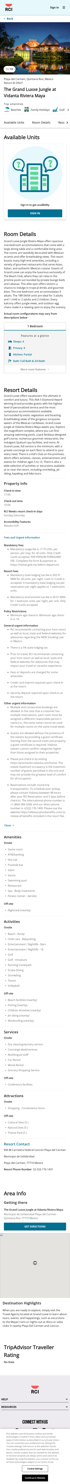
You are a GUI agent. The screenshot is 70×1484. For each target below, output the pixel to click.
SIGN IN (35, 213)
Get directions (35, 1226)
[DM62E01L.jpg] (35, 48)
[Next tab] (67, 122)
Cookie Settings (35, 1468)
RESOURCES (8, 1407)
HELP (4, 1399)
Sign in (54, 7)
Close (7, 825)
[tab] (14, 122)
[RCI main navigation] (64, 7)
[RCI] (8, 7)
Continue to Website (35, 1477)
